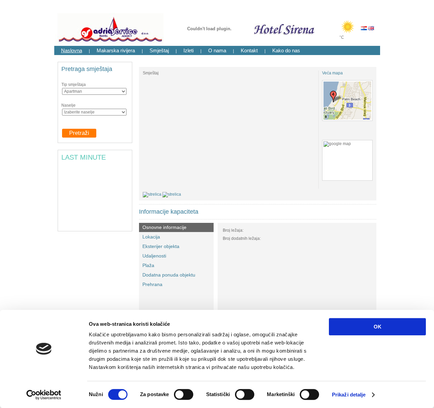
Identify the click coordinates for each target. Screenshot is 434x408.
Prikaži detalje (349, 394)
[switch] (183, 394)
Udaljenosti (154, 256)
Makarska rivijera (116, 50)
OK (377, 327)
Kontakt (249, 50)
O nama (217, 50)
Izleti (188, 50)
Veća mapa (332, 73)
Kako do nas (286, 50)
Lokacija (151, 237)
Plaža (148, 265)
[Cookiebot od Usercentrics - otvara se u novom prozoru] (44, 395)
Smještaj (159, 50)
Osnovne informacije (164, 227)
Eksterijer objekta (160, 246)
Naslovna (71, 50)
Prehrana (152, 284)
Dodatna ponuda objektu (168, 275)
